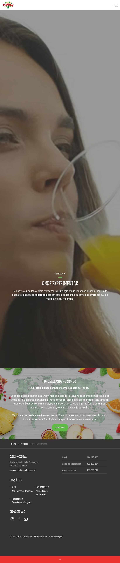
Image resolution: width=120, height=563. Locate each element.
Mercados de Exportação (42, 493)
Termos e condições (55, 537)
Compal (8, 5)
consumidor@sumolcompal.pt (23, 470)
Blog (14, 486)
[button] (60, 559)
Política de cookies (40, 537)
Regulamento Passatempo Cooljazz (21, 500)
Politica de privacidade (24, 537)
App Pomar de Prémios (22, 491)
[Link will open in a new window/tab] (12, 519)
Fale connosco (42, 486)
